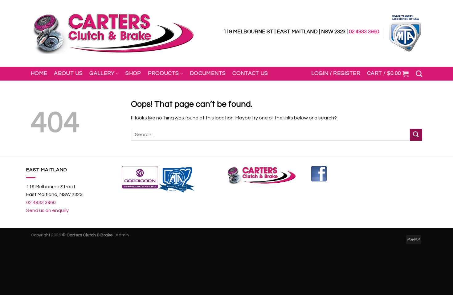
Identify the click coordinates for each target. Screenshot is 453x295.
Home (39, 73)
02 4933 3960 (364, 32)
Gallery (101, 73)
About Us (68, 73)
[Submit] (416, 135)
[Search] (419, 74)
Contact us (250, 73)
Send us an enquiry (47, 210)
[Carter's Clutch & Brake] (113, 33)
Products (163, 73)
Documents (208, 73)
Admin (122, 235)
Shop (133, 73)
